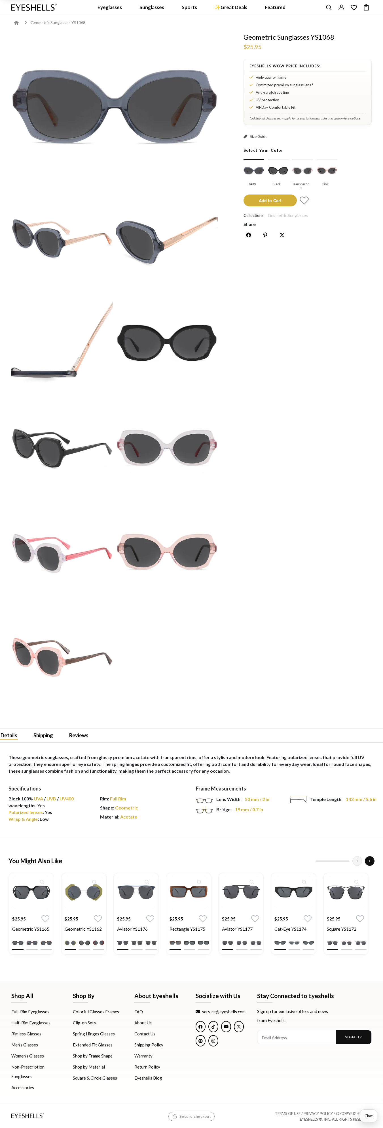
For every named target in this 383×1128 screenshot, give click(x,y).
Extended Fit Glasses (93, 1045)
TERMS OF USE (288, 1114)
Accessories (22, 1087)
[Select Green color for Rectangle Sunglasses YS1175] (203, 943)
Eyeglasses (110, 7)
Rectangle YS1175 (187, 929)
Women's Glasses (27, 1056)
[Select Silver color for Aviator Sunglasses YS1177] (241, 943)
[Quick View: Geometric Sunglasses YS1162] (94, 882)
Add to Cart (270, 200)
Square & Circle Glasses (95, 1078)
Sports (189, 7)
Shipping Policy (148, 1045)
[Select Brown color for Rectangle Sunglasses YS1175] (175, 943)
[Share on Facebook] (249, 235)
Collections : (255, 215)
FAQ (138, 1011)
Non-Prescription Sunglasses (28, 1072)
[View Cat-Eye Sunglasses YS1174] (293, 892)
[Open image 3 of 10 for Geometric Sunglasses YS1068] (167, 239)
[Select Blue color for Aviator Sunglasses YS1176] (122, 943)
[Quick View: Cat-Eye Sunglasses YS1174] (304, 882)
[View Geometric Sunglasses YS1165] (31, 892)
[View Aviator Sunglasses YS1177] (241, 892)
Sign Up (353, 1037)
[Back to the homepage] (20, 22)
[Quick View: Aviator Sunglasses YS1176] (147, 882)
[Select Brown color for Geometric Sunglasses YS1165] (46, 943)
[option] (31, 918)
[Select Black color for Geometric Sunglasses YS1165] (18, 943)
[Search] (328, 7)
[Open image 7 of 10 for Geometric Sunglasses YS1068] (167, 448)
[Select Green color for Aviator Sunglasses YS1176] (137, 943)
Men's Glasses (24, 1045)
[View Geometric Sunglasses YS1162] (84, 892)
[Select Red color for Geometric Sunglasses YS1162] (98, 943)
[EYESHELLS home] (34, 7)
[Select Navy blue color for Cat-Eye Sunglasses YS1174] (308, 943)
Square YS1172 (341, 929)
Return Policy (147, 1067)
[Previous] (357, 861)
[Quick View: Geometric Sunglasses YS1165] (42, 882)
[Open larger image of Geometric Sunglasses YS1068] (114, 109)
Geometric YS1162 (83, 929)
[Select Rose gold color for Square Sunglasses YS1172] (346, 943)
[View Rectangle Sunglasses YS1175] (189, 892)
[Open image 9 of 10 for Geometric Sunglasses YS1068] (167, 553)
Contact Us (144, 1034)
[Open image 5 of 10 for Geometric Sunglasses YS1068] (167, 343)
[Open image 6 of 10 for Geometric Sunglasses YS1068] (62, 448)
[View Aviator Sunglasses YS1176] (136, 892)
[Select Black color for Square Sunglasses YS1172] (332, 943)
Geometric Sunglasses (288, 215)
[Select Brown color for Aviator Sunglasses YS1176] (151, 943)
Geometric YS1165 (30, 929)
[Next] (369, 861)
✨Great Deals (231, 7)
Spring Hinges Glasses (94, 1034)
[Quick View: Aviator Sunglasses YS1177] (251, 882)
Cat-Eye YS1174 (290, 929)
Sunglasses (151, 7)
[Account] (341, 7)
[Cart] (366, 7)
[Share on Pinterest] (265, 235)
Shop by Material (89, 1067)
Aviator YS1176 (132, 929)
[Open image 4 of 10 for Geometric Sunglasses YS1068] (62, 343)
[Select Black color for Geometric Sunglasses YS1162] (84, 943)
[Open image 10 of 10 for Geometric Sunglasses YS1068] (62, 658)
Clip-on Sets (84, 1023)
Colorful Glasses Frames (96, 1011)
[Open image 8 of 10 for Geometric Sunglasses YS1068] (62, 553)
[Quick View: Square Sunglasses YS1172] (356, 882)
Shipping (43, 735)
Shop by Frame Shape (93, 1056)
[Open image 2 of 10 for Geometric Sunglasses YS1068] (62, 239)
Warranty (143, 1056)
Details (9, 735)
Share (250, 224)
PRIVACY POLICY (318, 1114)
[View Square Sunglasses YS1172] (346, 892)
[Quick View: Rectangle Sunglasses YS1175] (199, 882)
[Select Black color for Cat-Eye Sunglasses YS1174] (280, 943)
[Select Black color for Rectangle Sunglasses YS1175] (189, 943)
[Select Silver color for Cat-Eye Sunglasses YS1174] (294, 943)
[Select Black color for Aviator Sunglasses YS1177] (227, 943)
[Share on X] (282, 235)
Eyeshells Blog (148, 1078)
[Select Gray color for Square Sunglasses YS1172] (361, 943)
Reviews (78, 735)
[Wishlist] (353, 7)
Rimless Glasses (26, 1034)
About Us (143, 1023)
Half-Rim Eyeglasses (30, 1023)
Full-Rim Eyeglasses (30, 1011)
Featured (275, 7)
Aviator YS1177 (237, 929)
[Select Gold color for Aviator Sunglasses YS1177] (256, 943)
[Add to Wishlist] (304, 200)
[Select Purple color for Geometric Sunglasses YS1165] (32, 943)
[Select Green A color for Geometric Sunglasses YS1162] (70, 943)
